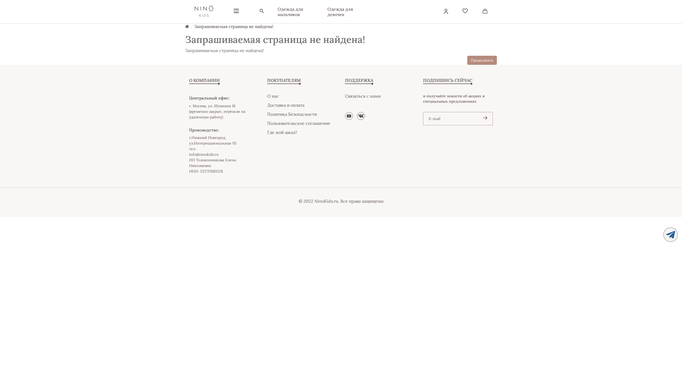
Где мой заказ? (282, 132)
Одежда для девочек (340, 11)
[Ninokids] (203, 12)
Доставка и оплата (286, 105)
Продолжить (482, 60)
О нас (273, 96)
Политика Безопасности (292, 114)
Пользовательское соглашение (298, 123)
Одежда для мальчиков (290, 11)
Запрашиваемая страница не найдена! (233, 26)
